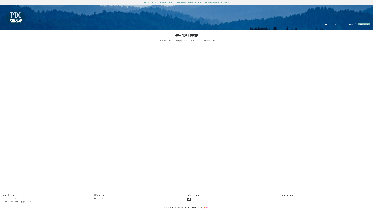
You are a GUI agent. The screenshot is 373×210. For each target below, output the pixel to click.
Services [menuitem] (337, 24)
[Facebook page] (189, 199)
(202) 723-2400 (151, 2)
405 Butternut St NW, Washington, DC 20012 (181, 2)
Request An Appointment (217, 2)
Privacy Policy (285, 199)
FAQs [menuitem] (350, 24)
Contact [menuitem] (363, 24)
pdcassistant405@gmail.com (19, 202)
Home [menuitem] (325, 24)
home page (210, 41)
